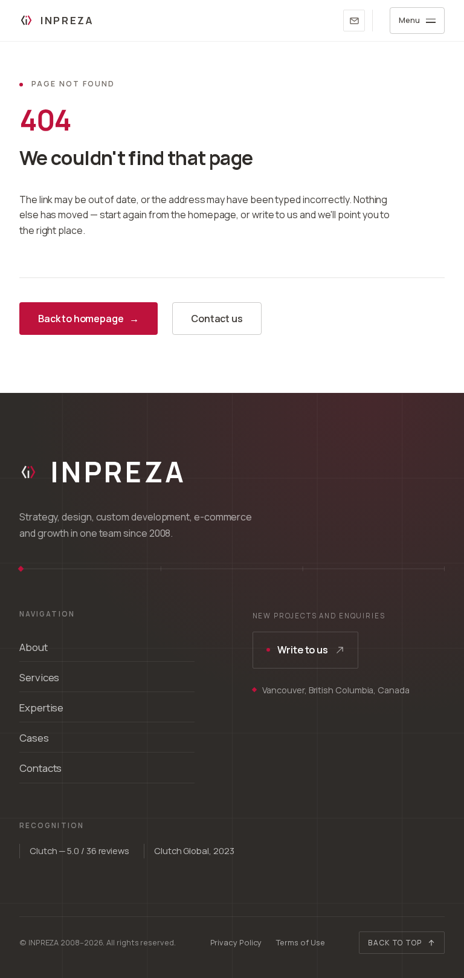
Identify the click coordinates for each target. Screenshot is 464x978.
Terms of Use (300, 942)
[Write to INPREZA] (354, 20)
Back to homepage (88, 318)
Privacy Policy (236, 942)
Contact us (216, 318)
